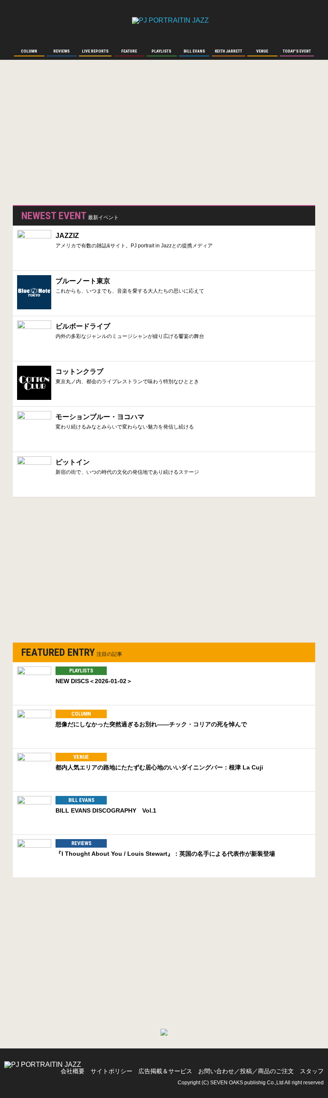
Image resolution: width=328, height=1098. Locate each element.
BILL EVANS (81, 800)
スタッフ (312, 1071)
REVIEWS (81, 843)
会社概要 (73, 1071)
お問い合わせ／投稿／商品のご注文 (246, 1071)
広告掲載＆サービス (165, 1071)
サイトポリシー (111, 1071)
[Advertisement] (77, 137)
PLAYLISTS (81, 671)
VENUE (81, 757)
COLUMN (81, 714)
